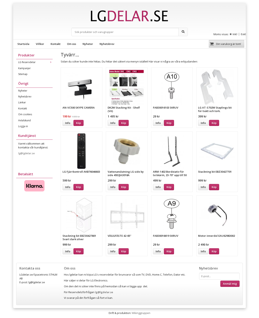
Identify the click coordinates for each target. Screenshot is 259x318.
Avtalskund (24, 120)
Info (67, 123)
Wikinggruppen (141, 313)
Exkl (243, 34)
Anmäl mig (230, 283)
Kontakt (56, 44)
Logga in (23, 126)
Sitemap (23, 74)
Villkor (40, 44)
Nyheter (88, 44)
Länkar (22, 102)
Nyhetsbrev (107, 44)
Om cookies (25, 114)
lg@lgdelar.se (26, 153)
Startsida (23, 44)
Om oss (71, 44)
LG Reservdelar (27, 62)
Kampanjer (24, 68)
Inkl (235, 34)
